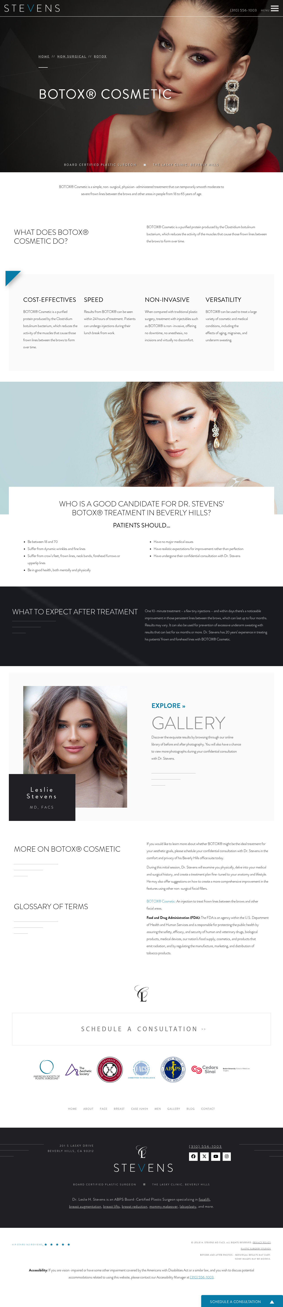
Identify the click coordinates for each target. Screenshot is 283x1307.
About (88, 1109)
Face (103, 1109)
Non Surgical (71, 56)
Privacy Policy (262, 1242)
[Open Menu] (275, 8)
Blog (191, 1109)
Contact (208, 1109)
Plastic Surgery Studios (256, 1249)
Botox (100, 56)
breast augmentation (85, 1206)
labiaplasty (188, 1206)
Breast (119, 1109)
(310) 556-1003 (243, 10)
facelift (204, 1199)
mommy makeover (163, 1206)
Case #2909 (139, 1109)
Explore (166, 706)
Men (158, 1109)
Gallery (173, 1109)
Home (44, 56)
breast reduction (134, 1206)
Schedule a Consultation (139, 1029)
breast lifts (111, 1206)
